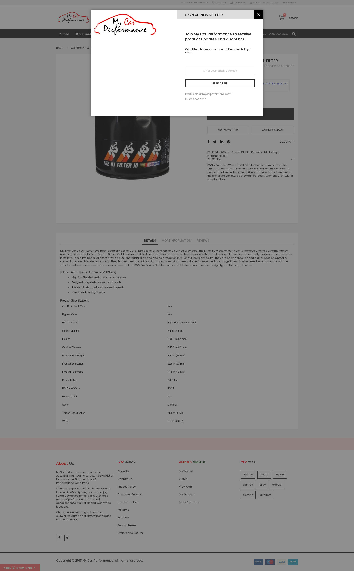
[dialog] (177, 285)
